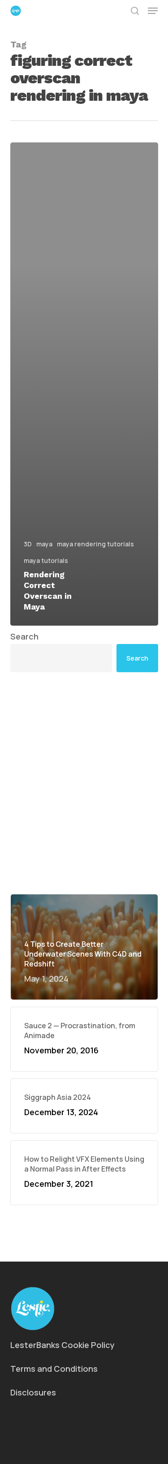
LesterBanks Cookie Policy (62, 1344)
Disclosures (33, 1392)
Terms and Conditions (54, 1368)
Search (24, 636)
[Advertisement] (84, 783)
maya (44, 544)
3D (28, 544)
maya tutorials (46, 560)
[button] (153, 10)
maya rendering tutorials (95, 544)
